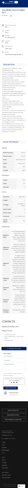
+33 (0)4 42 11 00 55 (10, 334)
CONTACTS (8, 322)
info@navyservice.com (7, 435)
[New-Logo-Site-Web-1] (8, 1)
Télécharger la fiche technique (15, 348)
